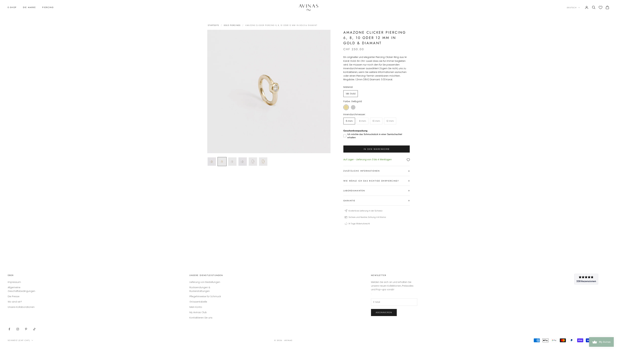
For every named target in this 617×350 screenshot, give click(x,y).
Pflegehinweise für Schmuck (205, 296)
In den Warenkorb (376, 149)
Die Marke (29, 7)
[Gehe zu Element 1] (211, 161)
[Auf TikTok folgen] (34, 329)
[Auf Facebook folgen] (9, 329)
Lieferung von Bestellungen (204, 282)
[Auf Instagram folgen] (17, 329)
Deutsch (572, 7)
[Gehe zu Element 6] (263, 161)
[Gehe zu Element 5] (252, 161)
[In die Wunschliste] (376, 159)
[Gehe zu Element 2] (222, 161)
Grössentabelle (198, 301)
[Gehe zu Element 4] (242, 161)
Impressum (14, 282)
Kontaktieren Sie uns (200, 317)
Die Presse (13, 296)
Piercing (48, 7)
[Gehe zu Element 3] (232, 161)
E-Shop (12, 7)
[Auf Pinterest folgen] (26, 329)
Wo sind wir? (15, 301)
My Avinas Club (198, 312)
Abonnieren (384, 312)
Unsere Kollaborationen (21, 307)
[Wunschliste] (600, 7)
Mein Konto (195, 307)
